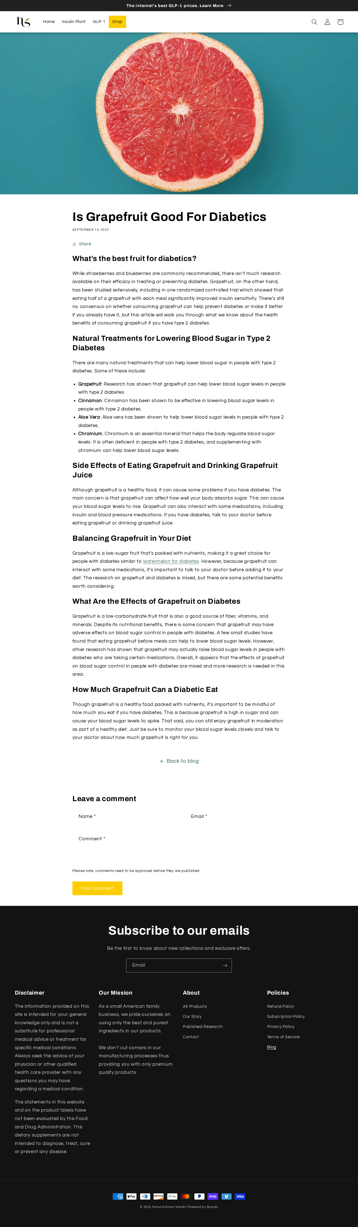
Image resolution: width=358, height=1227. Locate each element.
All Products (195, 1006)
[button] (314, 21)
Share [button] (85, 244)
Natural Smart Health (169, 1207)
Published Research (202, 1027)
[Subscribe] (225, 965)
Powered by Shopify (203, 1207)
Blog (271, 1047)
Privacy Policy (281, 1027)
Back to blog (183, 761)
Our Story (192, 1016)
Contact (191, 1037)
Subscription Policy (286, 1016)
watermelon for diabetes (171, 561)
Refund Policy (280, 1006)
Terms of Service (283, 1037)
